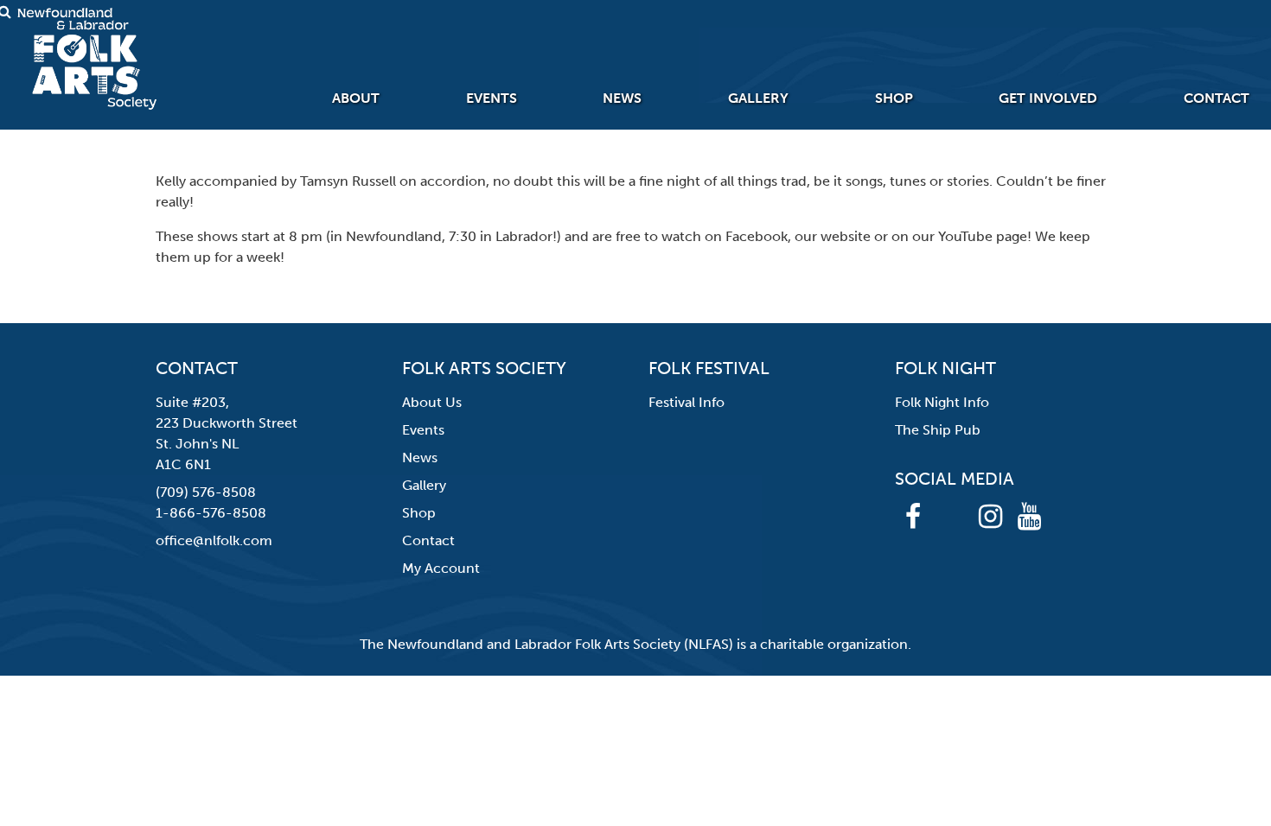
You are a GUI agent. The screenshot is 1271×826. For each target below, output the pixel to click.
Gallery (758, 98)
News (622, 98)
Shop (894, 98)
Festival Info (686, 402)
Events (491, 98)
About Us (432, 402)
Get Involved (1048, 98)
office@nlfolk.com (214, 540)
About (356, 98)
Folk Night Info (942, 402)
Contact (1216, 98)
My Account (441, 568)
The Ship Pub (937, 430)
